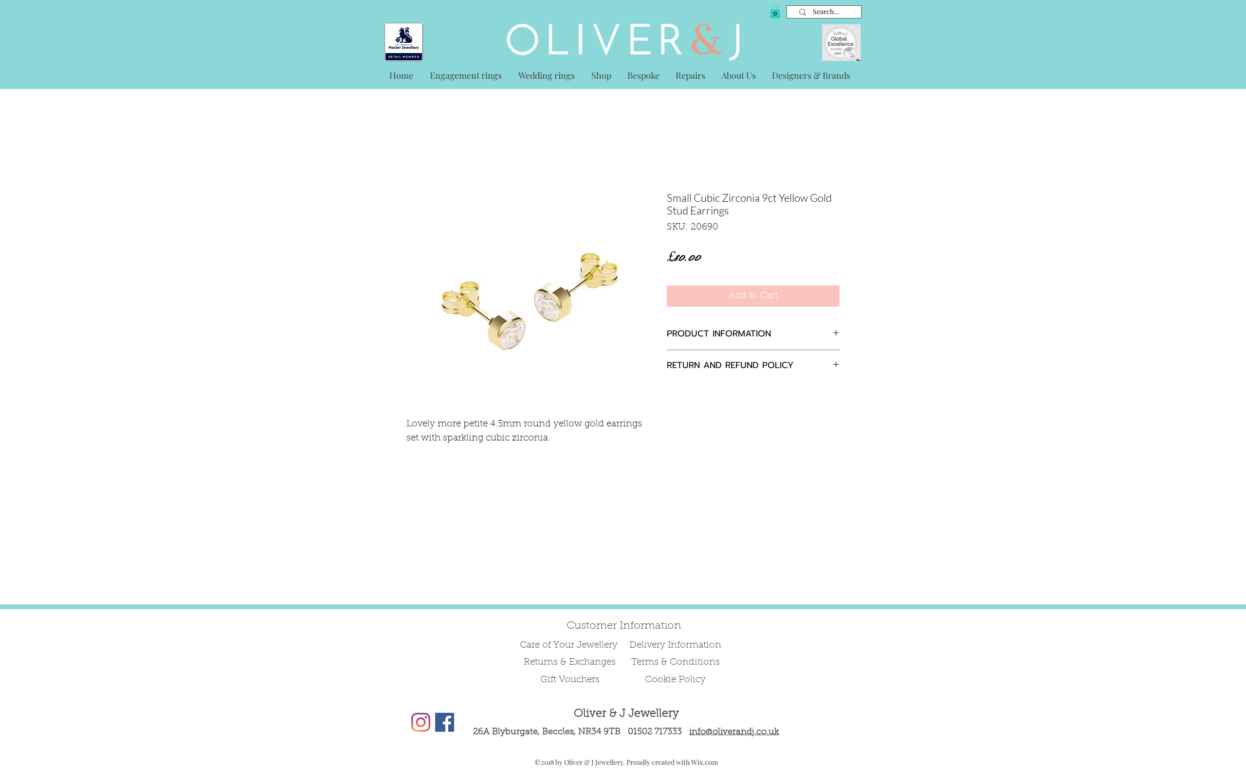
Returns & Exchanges (570, 662)
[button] (775, 11)
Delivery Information (675, 645)
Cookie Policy (675, 680)
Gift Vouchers (570, 680)
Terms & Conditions (675, 662)
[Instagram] (420, 722)
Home (417, 154)
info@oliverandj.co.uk (734, 732)
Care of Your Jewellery (570, 645)
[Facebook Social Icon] (444, 722)
